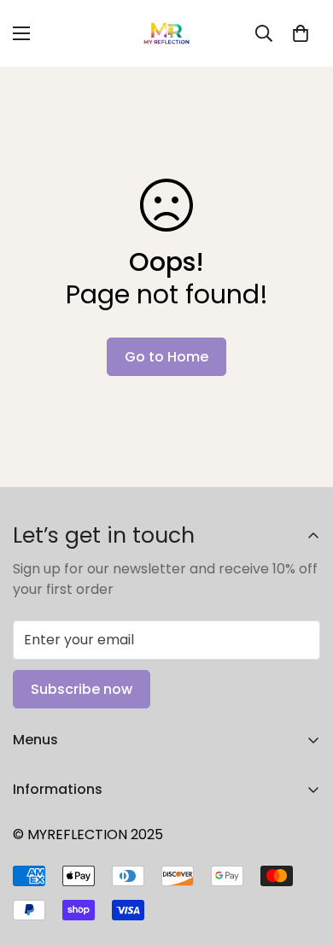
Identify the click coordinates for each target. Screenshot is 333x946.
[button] (300, 33)
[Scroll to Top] (302, 855)
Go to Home (166, 357)
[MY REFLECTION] (166, 33)
